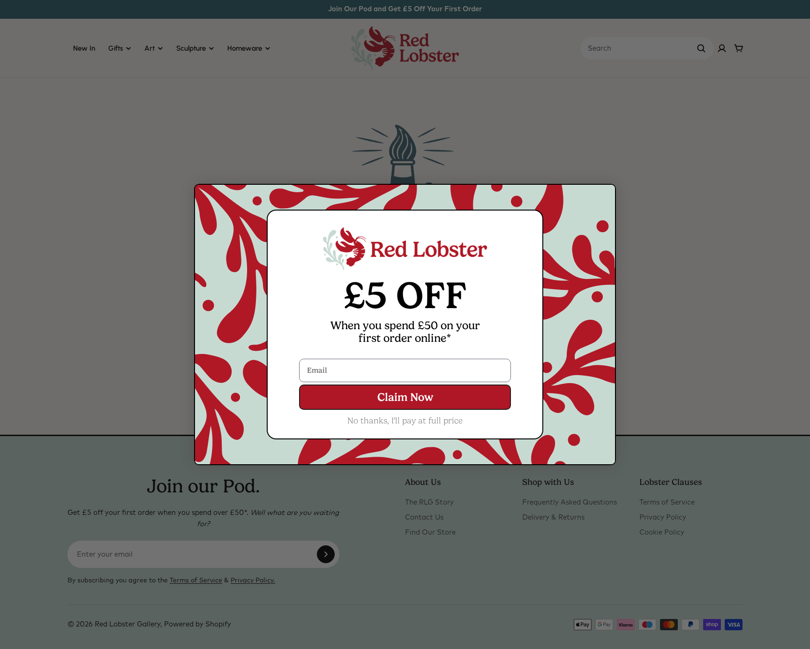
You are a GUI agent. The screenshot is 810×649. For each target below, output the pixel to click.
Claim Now (405, 397)
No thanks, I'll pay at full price (405, 420)
